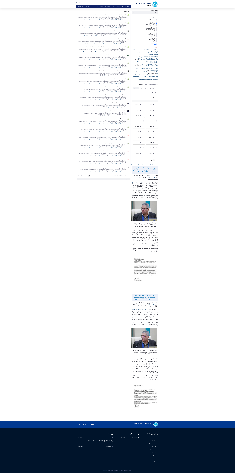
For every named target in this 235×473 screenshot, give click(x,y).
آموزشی (90, 19)
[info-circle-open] (156, 92)
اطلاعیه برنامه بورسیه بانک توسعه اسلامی (119, 167)
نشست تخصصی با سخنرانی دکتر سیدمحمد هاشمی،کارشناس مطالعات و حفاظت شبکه (111, 70)
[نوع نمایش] (153, 92)
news (151, 126)
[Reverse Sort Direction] (141, 88)
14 (89, 176)
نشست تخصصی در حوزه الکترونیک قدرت (119, 31)
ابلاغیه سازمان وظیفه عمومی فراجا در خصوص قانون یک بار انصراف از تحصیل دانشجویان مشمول (109, 151)
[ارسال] (79, 179)
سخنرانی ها (150, 131)
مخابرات (154, 464)
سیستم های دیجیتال (152, 441)
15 (86, 176)
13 (91, 176)
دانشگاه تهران (144, 182)
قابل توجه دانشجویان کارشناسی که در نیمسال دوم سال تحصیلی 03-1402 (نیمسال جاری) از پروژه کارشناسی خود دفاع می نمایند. (104, 46)
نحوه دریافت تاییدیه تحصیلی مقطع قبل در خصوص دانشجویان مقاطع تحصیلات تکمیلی (111, 143)
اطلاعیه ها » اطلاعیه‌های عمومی (111, 35)
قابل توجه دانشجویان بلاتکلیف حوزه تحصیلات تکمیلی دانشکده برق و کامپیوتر (112, 87)
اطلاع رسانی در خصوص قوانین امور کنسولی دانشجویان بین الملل (114, 159)
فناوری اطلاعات (153, 447)
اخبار (138, 110)
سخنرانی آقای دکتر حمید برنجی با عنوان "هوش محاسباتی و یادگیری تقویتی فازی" (112, 111)
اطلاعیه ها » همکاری (116, 43)
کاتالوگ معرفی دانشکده (148, 148)
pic (138, 131)
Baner (151, 104)
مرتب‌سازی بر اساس (154, 10)
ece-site (137, 142)
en (79, 2)
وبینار (138, 137)
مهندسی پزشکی (153, 452)
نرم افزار (154, 455)
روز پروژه (137, 148)
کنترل (155, 458)
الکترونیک (154, 461)
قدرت (155, 438)
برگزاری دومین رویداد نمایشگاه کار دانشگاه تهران (118, 103)
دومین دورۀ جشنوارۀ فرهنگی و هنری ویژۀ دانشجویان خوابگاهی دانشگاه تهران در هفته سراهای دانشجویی (107, 95)
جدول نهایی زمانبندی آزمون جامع (120, 63)
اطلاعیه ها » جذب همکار (91, 43)
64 (143, 160)
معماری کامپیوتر (153, 450)
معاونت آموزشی (134, 438)
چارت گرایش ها (149, 121)
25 (81, 176)
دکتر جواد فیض (136, 182)
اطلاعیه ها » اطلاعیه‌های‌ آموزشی (114, 19)
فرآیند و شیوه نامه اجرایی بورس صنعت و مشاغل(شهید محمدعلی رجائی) (113, 38)
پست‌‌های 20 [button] (154, 158)
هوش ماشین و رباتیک (152, 444)
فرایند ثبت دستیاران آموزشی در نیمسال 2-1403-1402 (117, 127)
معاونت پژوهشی (123, 438)
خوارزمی (150, 137)
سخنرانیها (122, 35)
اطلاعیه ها (137, 126)
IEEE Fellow (151, 177)
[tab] (145, 17)
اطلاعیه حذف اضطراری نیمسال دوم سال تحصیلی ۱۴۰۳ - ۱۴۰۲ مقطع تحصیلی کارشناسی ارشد (110, 14)
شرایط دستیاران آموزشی (122, 119)
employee (137, 104)
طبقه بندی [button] (155, 17)
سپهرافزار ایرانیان (105, 470)
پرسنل (138, 121)
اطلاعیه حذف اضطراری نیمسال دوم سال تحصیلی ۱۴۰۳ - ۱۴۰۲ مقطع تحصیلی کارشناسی (111, 23)
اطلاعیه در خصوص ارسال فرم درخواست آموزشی (148, 59)
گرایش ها (150, 153)
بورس (151, 110)
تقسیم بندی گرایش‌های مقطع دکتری (150, 56)
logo (151, 142)
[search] (135, 88)
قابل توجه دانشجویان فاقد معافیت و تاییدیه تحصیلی (117, 135)
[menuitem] (126, 6)
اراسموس (137, 153)
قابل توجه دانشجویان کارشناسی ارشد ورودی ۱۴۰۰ (117, 78)
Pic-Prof (150, 115)
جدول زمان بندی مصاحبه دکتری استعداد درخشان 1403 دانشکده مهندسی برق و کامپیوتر (111, 55)
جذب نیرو (137, 115)
